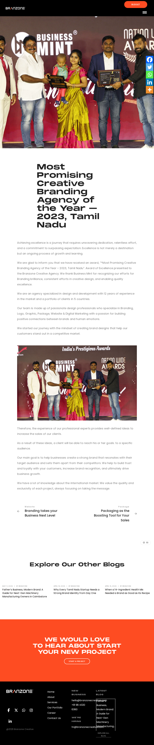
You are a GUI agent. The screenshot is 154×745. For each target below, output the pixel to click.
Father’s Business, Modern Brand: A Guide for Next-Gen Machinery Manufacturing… (105, 713)
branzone (23, 586)
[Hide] (153, 96)
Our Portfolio (54, 707)
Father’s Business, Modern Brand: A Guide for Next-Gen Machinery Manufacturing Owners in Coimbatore (24, 593)
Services (52, 702)
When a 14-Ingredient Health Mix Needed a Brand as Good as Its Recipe (127, 591)
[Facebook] (149, 59)
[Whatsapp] (149, 74)
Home (50, 692)
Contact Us (54, 718)
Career (51, 713)
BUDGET (135, 4)
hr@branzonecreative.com (88, 727)
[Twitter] (149, 67)
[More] (149, 89)
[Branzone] (16, 8)
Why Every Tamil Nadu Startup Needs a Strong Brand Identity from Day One (76, 591)
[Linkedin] (149, 82)
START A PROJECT (77, 661)
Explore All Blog (104, 734)
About (51, 697)
